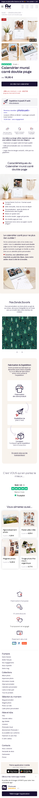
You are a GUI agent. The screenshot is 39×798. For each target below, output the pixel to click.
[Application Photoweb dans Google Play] (26, 772)
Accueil (4, 12)
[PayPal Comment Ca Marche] (19, 644)
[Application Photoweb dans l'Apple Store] (13, 772)
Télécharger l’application (19, 794)
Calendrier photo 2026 (14, 12)
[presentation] (17, 353)
